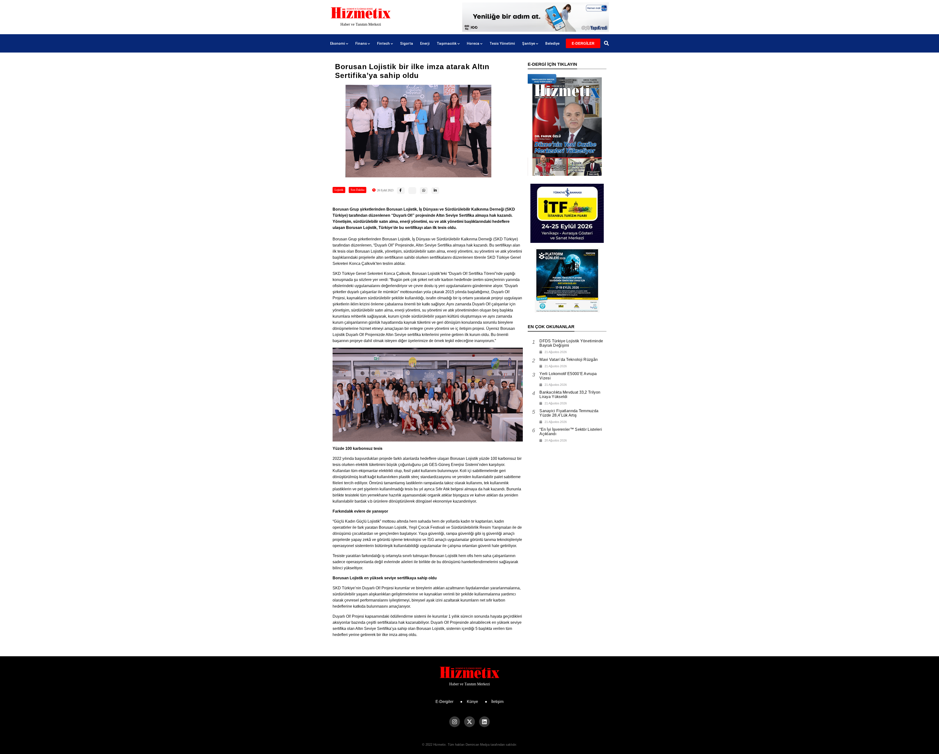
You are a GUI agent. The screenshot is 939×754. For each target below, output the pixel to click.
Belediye (552, 43)
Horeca (473, 43)
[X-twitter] (469, 721)
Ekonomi (337, 43)
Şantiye (528, 43)
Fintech (383, 43)
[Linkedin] (484, 721)
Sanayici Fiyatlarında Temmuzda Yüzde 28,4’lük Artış (568, 413)
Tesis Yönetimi (502, 43)
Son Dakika (357, 190)
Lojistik (339, 190)
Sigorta (406, 43)
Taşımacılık (447, 43)
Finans (361, 43)
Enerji (425, 43)
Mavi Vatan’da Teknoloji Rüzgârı (568, 359)
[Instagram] (454, 721)
